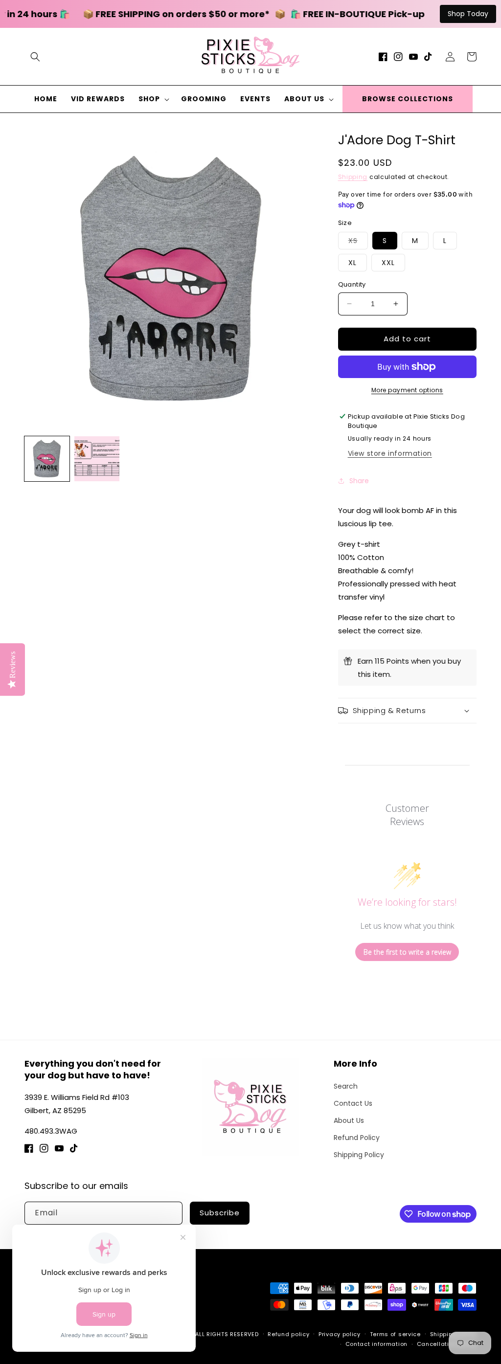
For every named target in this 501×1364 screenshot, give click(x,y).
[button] (35, 56)
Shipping (353, 177)
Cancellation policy (447, 1344)
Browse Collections (407, 99)
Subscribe (220, 1212)
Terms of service (395, 1334)
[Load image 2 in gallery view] (96, 458)
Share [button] (359, 481)
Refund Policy (357, 1137)
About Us (349, 1120)
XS (358, 242)
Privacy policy (340, 1334)
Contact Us (353, 1103)
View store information (390, 453)
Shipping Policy (359, 1155)
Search (346, 1086)
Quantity (352, 284)
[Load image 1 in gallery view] (46, 458)
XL (352, 263)
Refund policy (288, 1334)
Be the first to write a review (407, 952)
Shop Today (468, 14)
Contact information (376, 1344)
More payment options (407, 390)
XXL (388, 263)
